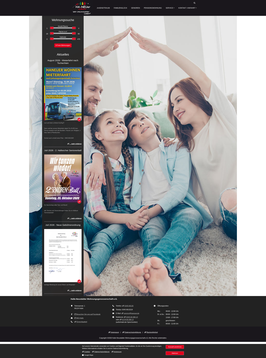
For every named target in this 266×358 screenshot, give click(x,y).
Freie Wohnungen (63, 45)
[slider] (52, 28)
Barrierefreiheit (152, 332)
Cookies (87, 352)
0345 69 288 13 (132, 317)
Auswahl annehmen (175, 347)
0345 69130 (128, 306)
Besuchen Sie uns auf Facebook (88, 314)
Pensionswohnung (153, 8)
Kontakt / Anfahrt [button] (186, 8)
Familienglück (120, 8)
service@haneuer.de (131, 313)
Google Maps (88, 355)
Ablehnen (175, 353)
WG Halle (80, 318)
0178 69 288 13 (128, 320)
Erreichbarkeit (81, 322)
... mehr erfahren (75, 144)
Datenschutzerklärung (132, 332)
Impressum (114, 332)
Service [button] (169, 8)
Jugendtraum (103, 8)
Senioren (135, 8)
